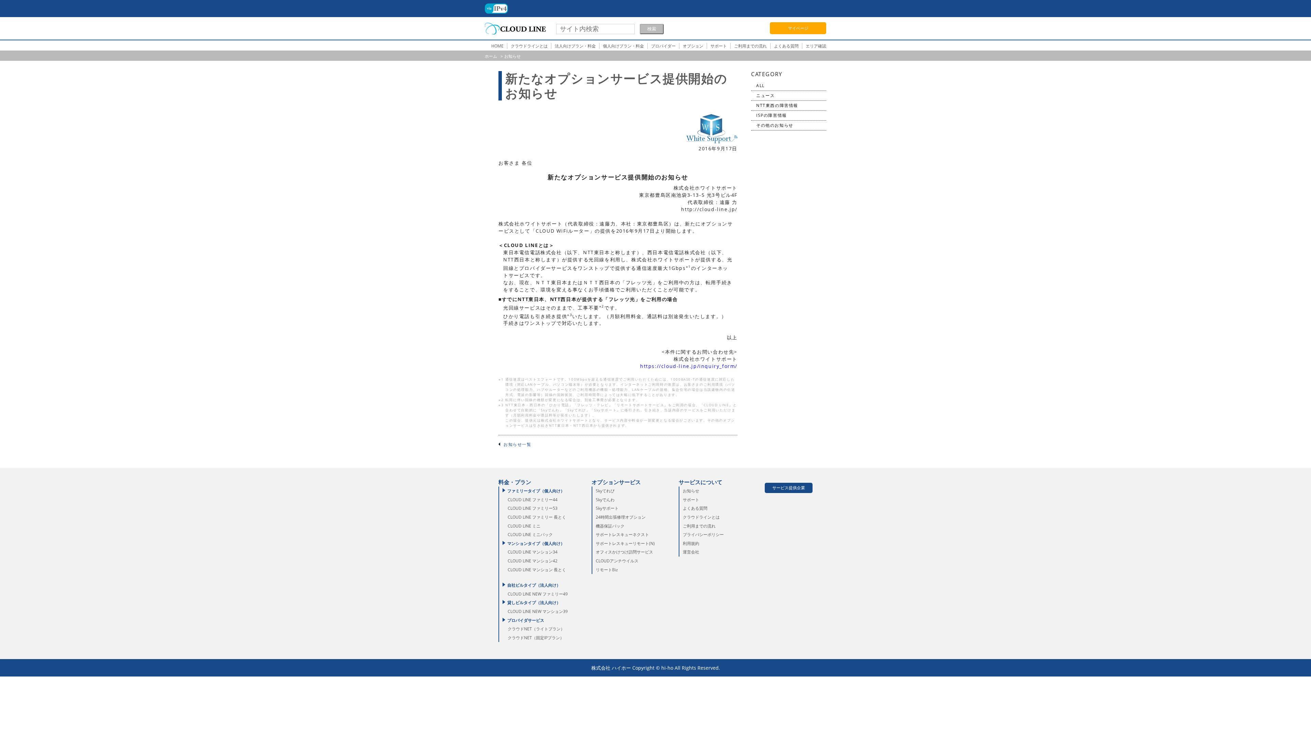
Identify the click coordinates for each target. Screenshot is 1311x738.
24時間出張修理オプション (621, 517)
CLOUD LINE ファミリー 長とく (537, 517)
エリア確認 (816, 46)
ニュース (765, 95)
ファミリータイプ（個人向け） (536, 491)
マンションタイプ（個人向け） (536, 543)
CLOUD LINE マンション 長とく (537, 570)
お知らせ (691, 491)
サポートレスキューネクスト (622, 534)
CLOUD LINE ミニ (524, 526)
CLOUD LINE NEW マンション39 (538, 611)
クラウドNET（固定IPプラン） (536, 638)
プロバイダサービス (525, 620)
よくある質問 (786, 46)
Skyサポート (607, 508)
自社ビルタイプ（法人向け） (534, 585)
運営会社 (691, 552)
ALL (760, 85)
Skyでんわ (605, 500)
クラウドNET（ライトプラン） (536, 629)
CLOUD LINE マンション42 (533, 561)
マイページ (798, 28)
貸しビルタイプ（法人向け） (534, 602)
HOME (497, 46)
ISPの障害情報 (771, 115)
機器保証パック (610, 526)
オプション (693, 46)
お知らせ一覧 (518, 444)
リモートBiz (607, 570)
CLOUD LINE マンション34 (533, 552)
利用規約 (691, 543)
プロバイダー (663, 46)
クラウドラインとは (529, 46)
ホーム (491, 56)
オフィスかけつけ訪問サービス (624, 552)
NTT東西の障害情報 (777, 105)
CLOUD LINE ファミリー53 (533, 508)
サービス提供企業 (788, 488)
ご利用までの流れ (750, 46)
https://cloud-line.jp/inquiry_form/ (688, 366)
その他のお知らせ (774, 125)
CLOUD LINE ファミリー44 (533, 500)
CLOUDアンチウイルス (617, 561)
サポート (718, 46)
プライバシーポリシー (703, 534)
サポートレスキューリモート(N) (625, 543)
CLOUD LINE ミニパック (530, 534)
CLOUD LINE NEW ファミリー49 (538, 594)
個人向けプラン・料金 (623, 46)
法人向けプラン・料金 (575, 46)
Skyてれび (605, 491)
